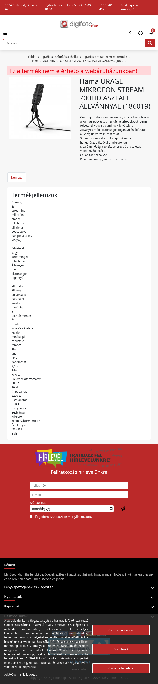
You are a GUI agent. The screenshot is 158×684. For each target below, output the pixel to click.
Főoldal (31, 57)
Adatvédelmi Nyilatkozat (70, 516)
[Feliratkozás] (123, 509)
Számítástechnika (66, 57)
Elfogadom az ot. (62, 516)
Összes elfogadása (121, 668)
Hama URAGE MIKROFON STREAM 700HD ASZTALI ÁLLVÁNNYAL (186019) (79, 61)
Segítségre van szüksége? (130, 7)
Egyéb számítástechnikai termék (105, 57)
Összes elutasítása (121, 630)
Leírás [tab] (16, 177)
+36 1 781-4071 (106, 7)
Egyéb (46, 57)
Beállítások (121, 649)
